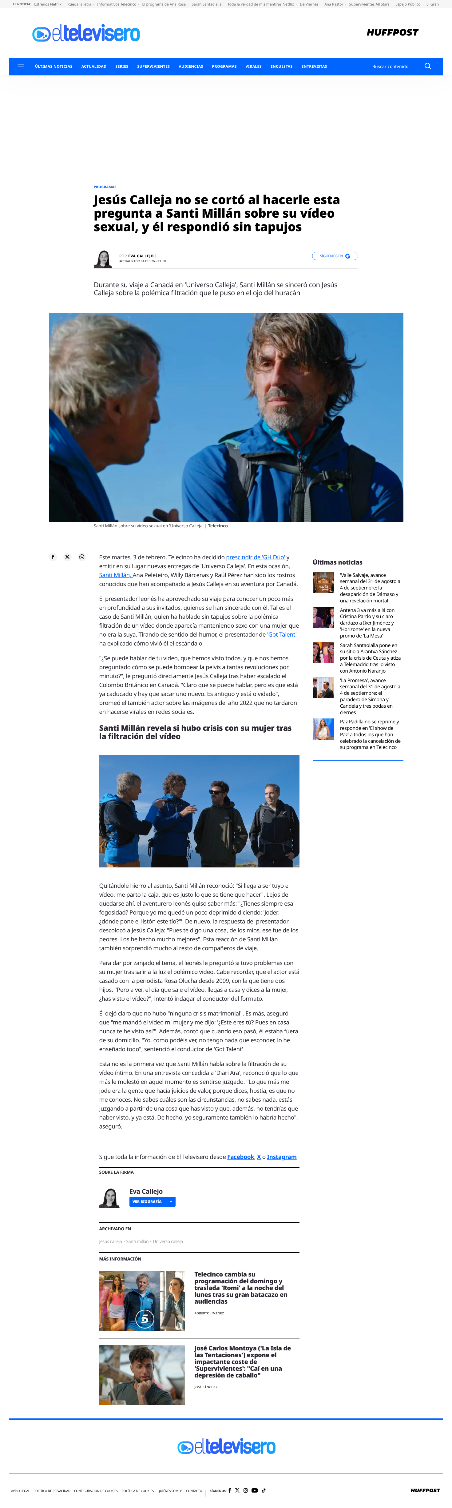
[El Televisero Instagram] (246, 1491)
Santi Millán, (116, 575)
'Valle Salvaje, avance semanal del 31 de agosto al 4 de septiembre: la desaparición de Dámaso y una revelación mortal (371, 588)
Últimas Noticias (54, 66)
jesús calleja (110, 1242)
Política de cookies (138, 1491)
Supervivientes (153, 66)
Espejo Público (408, 4)
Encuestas (282, 66)
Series (121, 66)
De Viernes (309, 4)
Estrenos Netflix (48, 4)
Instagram (282, 1157)
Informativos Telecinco (117, 4)
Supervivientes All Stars (370, 4)
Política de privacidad (52, 1491)
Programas (224, 66)
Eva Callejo (141, 256)
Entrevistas (314, 66)
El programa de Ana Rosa (164, 4)
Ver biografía (147, 1201)
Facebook (240, 1157)
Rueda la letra (79, 4)
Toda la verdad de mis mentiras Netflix (261, 4)
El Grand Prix (438, 4)
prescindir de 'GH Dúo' (255, 557)
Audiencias (191, 66)
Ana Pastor (334, 4)
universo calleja (168, 1242)
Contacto (194, 1491)
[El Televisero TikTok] (264, 1491)
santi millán (137, 1242)
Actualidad (94, 66)
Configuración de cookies (96, 1491)
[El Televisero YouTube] (255, 1491)
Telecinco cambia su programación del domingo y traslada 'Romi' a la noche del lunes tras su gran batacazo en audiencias (240, 1287)
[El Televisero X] (237, 1491)
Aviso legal (20, 1491)
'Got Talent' (282, 634)
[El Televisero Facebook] (229, 1491)
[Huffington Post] (393, 33)
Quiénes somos (169, 1491)
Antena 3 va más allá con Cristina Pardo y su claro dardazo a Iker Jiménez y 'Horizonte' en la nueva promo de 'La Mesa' (367, 623)
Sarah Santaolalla (207, 4)
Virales (254, 66)
